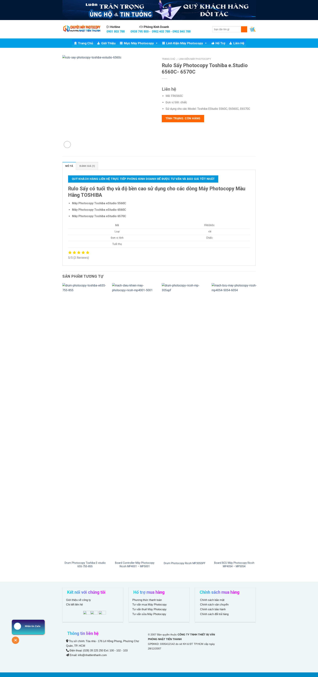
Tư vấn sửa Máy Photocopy (149, 614)
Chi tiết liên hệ (75, 604)
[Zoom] (67, 144)
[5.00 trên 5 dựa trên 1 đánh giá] (209, 83)
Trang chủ (85, 43)
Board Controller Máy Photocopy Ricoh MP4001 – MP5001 (134, 564)
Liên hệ (238, 43)
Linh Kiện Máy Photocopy (184, 43)
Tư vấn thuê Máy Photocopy (149, 609)
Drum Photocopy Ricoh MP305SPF (184, 563)
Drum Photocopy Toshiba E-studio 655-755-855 (85, 564)
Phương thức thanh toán (147, 599)
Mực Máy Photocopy (139, 43)
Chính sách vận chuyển (214, 604)
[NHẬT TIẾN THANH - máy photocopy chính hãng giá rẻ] (81, 29)
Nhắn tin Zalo (32, 626)
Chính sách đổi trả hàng (214, 614)
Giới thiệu (108, 43)
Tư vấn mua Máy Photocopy (149, 604)
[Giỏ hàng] (253, 29)
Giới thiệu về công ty (78, 599)
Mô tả (69, 166)
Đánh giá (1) (87, 166)
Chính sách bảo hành (212, 609)
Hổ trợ (220, 43)
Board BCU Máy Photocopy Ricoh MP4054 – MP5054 (234, 564)
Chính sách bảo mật (212, 599)
